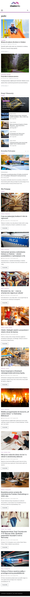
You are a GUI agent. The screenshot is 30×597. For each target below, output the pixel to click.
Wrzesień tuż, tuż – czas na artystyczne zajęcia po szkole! (12, 292)
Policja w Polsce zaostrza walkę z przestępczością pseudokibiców (13, 572)
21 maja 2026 (13, 136)
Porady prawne (8, 489)
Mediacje (3, 489)
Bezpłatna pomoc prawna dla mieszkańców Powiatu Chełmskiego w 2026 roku (14, 494)
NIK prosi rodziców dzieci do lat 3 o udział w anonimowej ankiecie (14, 456)
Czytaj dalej (4, 228)
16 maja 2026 (13, 145)
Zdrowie (7, 368)
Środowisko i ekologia (5, 74)
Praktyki (6, 327)
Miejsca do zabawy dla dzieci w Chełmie (13, 42)
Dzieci (2, 452)
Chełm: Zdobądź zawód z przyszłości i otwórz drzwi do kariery (15, 331)
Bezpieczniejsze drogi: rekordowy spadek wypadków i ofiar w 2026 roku (19, 116)
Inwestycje (3, 368)
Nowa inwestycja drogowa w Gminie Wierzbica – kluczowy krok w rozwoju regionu (18, 126)
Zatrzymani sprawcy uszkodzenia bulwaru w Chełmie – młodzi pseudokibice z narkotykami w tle (13, 254)
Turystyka (3, 40)
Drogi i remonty (13, 113)
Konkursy (3, 213)
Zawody (10, 327)
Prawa (9, 452)
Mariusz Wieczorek (12, 44)
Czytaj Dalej (4, 51)
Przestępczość (7, 568)
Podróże (2, 529)
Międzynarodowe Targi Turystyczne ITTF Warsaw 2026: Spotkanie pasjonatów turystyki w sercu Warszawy (14, 534)
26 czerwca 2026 (5, 177)
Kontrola (5, 452)
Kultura (2, 288)
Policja (2, 249)
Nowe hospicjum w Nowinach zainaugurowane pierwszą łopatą (12, 372)
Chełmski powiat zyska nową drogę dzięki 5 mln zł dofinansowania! (18, 143)
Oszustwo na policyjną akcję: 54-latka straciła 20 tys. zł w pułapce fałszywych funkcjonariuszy (14, 175)
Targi (6, 529)
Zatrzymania (6, 249)
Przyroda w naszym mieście (9, 76)
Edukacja (3, 327)
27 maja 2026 (13, 118)
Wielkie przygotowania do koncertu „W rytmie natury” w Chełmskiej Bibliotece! (15, 414)
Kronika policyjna (4, 172)
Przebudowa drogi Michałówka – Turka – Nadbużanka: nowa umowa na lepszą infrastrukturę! (14, 105)
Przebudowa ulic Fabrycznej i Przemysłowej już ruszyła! (17, 134)
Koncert (2, 409)
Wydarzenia (7, 213)
